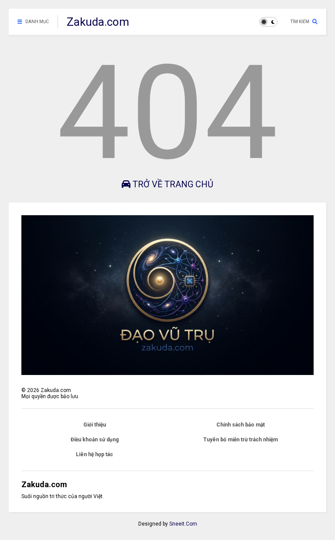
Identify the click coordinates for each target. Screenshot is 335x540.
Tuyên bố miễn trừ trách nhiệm (240, 440)
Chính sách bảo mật (240, 425)
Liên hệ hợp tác (94, 454)
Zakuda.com (98, 21)
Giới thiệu (94, 425)
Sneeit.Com (183, 524)
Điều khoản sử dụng (95, 440)
